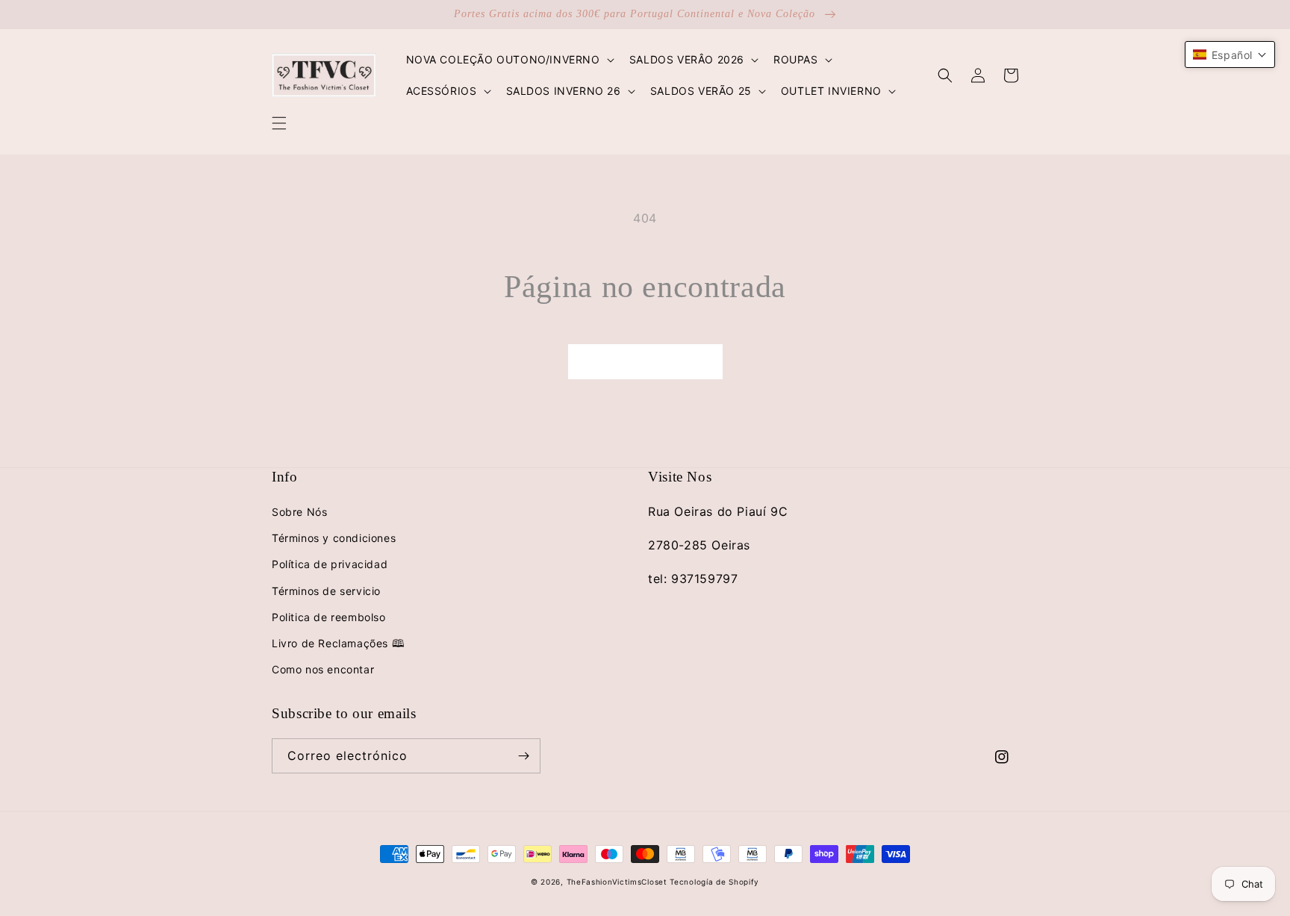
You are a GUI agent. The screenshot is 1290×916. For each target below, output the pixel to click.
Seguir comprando (645, 361)
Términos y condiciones (334, 538)
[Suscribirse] (523, 755)
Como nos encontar (323, 669)
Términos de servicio (326, 591)
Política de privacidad (329, 564)
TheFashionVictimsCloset (617, 881)
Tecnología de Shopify (714, 881)
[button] (279, 123)
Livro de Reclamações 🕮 (338, 643)
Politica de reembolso (329, 617)
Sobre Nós (299, 511)
